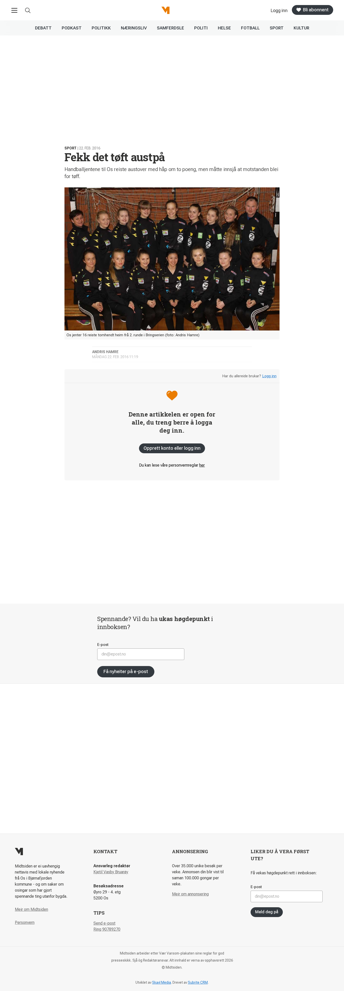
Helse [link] (224, 27)
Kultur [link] (301, 27)
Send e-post (104, 923)
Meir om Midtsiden (31, 909)
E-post (103, 644)
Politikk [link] (101, 27)
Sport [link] (277, 27)
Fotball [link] (250, 27)
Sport (70, 148)
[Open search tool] (28, 10)
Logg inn (269, 376)
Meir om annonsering (190, 894)
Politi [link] (201, 27)
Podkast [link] (72, 27)
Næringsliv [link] (134, 27)
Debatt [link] (43, 27)
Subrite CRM (198, 982)
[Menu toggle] (14, 10)
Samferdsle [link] (170, 27)
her (202, 465)
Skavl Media (161, 982)
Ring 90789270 (106, 929)
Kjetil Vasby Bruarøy (110, 872)
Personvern (25, 922)
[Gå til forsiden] (165, 10)
